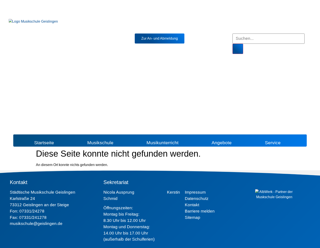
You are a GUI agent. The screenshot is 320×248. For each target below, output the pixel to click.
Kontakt (192, 205)
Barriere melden (200, 211)
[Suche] (237, 49)
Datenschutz (197, 198)
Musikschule (100, 142)
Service (273, 142)
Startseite (44, 142)
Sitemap (192, 217)
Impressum (195, 192)
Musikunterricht (163, 142)
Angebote (222, 142)
